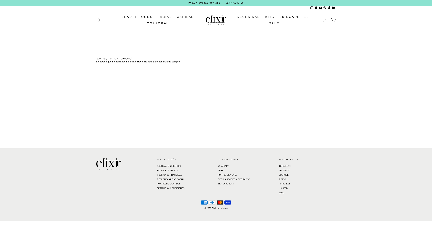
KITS (269, 17)
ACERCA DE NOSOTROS (169, 166)
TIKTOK (282, 179)
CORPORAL (158, 23)
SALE (274, 23)
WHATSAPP (223, 166)
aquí (150, 61)
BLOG (281, 193)
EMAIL (221, 170)
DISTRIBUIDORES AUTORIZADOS (234, 179)
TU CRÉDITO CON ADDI (168, 184)
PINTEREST (284, 184)
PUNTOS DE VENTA (227, 175)
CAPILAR (185, 17)
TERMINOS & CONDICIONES (170, 188)
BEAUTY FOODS (137, 17)
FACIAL (165, 17)
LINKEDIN (283, 188)
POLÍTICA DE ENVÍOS (167, 170)
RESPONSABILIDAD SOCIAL (170, 179)
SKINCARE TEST (295, 17)
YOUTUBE (284, 175)
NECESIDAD (248, 17)
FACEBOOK (284, 170)
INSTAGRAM (285, 166)
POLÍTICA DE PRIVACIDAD (169, 175)
